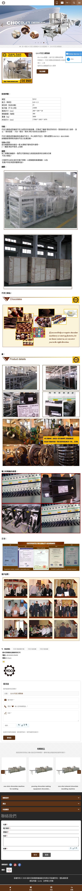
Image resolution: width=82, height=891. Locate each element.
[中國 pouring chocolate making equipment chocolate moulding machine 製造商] (14, 769)
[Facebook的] (19, 864)
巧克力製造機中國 (18, 649)
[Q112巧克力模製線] (17, 67)
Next (79, 772)
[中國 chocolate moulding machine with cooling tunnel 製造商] (68, 769)
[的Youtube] (15, 864)
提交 (35, 855)
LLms (40, 881)
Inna (71, 59)
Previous (3, 772)
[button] (35, 42)
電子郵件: (6, 828)
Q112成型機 (43, 46)
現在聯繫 (42, 71)
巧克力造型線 (44, 649)
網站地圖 (33, 881)
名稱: (5, 824)
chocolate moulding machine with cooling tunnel (68, 787)
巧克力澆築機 (33, 46)
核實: (5, 848)
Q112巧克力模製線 (16, 693)
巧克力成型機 (32, 649)
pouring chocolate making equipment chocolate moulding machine (14, 787)
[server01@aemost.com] (3, 661)
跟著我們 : (5, 864)
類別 (26, 46)
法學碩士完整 (48, 881)
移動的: (6, 832)
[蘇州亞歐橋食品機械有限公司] (3, 3)
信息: (5, 836)
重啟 (46, 855)
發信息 (9, 738)
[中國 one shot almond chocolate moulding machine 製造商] (41, 769)
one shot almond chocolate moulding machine (41, 787)
